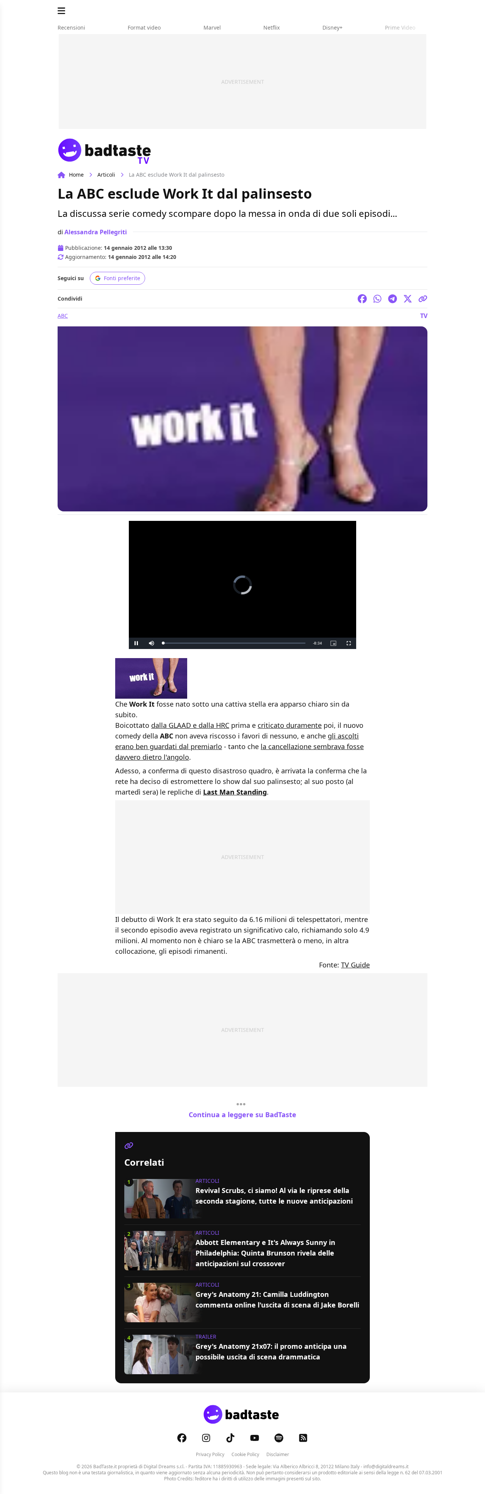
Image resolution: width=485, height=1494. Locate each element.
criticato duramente (290, 725)
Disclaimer (277, 1454)
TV (423, 316)
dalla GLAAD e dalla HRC (190, 725)
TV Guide (355, 964)
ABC (63, 315)
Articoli (106, 174)
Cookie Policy (245, 1454)
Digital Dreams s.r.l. (164, 1466)
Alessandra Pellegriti (95, 232)
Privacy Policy (210, 1454)
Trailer (206, 1336)
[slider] (234, 643)
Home (76, 174)
